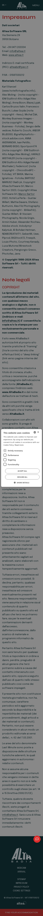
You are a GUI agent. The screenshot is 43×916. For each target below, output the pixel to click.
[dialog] (21, 458)
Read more (19, 445)
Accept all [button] (22, 471)
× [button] (38, 432)
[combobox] (35, 432)
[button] (21, 482)
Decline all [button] (22, 477)
